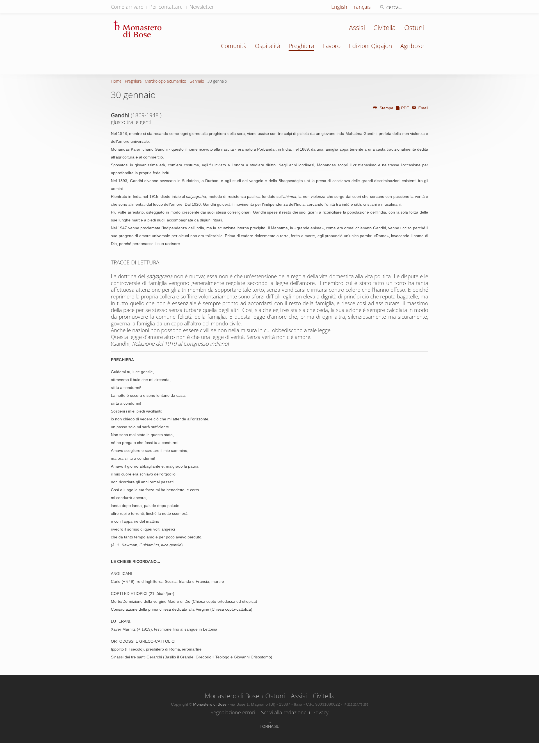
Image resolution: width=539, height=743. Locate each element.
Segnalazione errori (233, 712)
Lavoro (332, 46)
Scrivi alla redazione (284, 712)
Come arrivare (127, 6)
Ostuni (414, 27)
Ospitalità (267, 46)
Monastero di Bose (232, 696)
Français (361, 6)
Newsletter (201, 6)
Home (116, 81)
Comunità (233, 46)
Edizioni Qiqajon (370, 46)
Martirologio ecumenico (165, 81)
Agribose (412, 46)
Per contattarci (166, 6)
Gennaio (196, 81)
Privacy (320, 712)
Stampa (386, 108)
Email (422, 108)
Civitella (384, 27)
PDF (405, 108)
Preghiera (301, 46)
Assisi (357, 27)
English (340, 6)
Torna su (270, 726)
